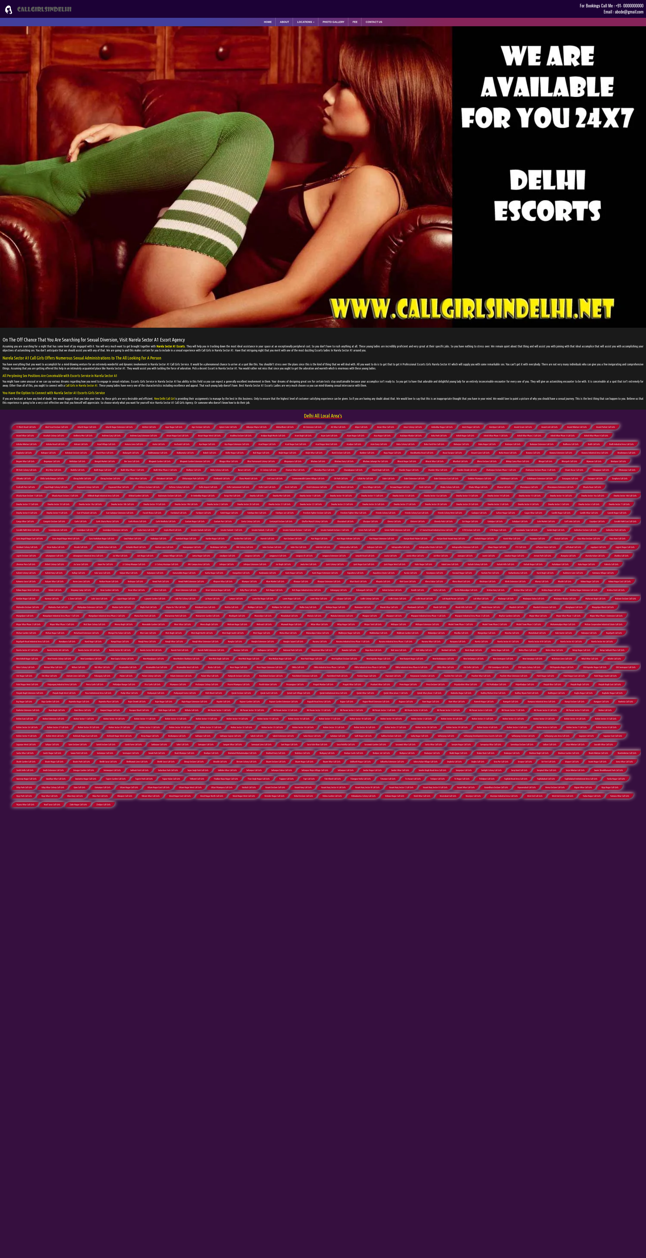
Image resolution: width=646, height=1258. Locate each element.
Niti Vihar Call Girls (102, 667)
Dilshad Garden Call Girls (139, 495)
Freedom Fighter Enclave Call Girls (317, 513)
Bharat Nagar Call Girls (407, 461)
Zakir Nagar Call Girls (78, 804)
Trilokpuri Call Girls (486, 779)
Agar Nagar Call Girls (173, 427)
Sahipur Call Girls (52, 744)
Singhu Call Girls (477, 761)
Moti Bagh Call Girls (174, 633)
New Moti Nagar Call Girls (249, 658)
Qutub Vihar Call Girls (365, 693)
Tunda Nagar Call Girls (616, 779)
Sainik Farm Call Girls (133, 744)
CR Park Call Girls (341, 478)
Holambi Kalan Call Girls (106, 547)
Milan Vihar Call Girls (319, 624)
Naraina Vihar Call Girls (431, 641)
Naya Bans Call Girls (373, 650)
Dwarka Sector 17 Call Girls (27, 504)
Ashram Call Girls (81, 444)
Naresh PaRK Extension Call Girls (211, 650)
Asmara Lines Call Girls (134, 444)
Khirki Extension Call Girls (515, 581)
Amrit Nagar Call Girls (471, 427)
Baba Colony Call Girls (406, 444)
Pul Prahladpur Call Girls (496, 684)
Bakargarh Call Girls (131, 453)
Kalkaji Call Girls (78, 573)
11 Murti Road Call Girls (26, 427)
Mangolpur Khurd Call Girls (603, 607)
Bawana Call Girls (533, 453)
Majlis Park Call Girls (148, 607)
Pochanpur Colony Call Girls (206, 684)
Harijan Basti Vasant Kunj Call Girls (451, 538)
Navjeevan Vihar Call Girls (322, 650)
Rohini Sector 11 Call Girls (144, 718)
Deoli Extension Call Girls (317, 487)
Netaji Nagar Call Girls (581, 650)
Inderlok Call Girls (323, 547)
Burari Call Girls (244, 470)
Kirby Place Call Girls (248, 590)
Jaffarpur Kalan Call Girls (546, 547)
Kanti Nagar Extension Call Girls (325, 573)
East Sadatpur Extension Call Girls (119, 513)
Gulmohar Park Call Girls (616, 530)
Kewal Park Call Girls (161, 581)
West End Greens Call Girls (562, 796)
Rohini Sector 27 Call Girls (57, 727)
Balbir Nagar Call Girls (234, 453)
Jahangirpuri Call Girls (54, 555)
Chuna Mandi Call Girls (248, 478)
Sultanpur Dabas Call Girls (281, 770)
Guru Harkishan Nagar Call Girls (101, 538)
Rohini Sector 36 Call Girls (364, 727)
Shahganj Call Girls (326, 753)
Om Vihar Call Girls (49, 676)
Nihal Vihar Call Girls (590, 658)
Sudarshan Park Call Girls (168, 770)
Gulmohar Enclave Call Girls (585, 530)
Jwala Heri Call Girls (308, 564)
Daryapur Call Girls (595, 478)
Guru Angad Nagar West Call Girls (65, 538)
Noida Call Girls (214, 667)
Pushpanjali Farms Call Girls (185, 693)
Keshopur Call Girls (135, 581)
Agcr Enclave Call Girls (201, 427)
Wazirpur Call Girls (473, 796)
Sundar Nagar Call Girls (372, 770)
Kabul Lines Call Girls (450, 564)
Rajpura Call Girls (406, 701)
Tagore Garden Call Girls (115, 779)
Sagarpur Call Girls (586, 736)
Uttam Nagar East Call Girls (158, 787)
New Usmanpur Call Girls (532, 658)
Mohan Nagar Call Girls (55, 633)
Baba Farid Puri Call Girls (434, 444)
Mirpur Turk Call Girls (372, 624)
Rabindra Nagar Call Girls (461, 693)
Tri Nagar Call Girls (461, 779)
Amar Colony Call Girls (413, 427)
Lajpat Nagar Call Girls (126, 598)
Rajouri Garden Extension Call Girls (283, 701)
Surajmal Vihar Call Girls (546, 770)
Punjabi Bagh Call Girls (580, 684)
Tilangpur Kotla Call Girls (360, 779)
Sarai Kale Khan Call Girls (317, 744)
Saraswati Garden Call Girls (375, 744)
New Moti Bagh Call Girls (219, 658)
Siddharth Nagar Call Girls (360, 761)
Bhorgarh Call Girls (569, 461)
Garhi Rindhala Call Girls (165, 521)
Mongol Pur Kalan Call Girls (119, 633)
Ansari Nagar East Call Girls (177, 435)
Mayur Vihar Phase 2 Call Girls (28, 624)
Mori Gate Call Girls (148, 633)
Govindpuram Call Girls (58, 530)
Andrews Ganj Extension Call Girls (143, 435)
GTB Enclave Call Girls (471, 530)
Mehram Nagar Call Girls (237, 624)
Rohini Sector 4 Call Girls (487, 727)
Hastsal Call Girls (561, 538)
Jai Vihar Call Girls (120, 555)
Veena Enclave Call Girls (555, 787)
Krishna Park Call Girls (615, 590)
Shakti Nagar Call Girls (458, 753)
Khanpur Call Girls (301, 581)
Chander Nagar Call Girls (409, 470)
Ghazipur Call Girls (370, 521)
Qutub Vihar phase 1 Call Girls (396, 693)
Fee (355, 22)
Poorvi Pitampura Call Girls (238, 684)
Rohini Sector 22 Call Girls (513, 718)
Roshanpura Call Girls (177, 736)
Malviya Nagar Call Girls (335, 607)
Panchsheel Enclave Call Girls (271, 676)
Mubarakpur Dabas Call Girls (317, 633)
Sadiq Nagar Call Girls (419, 736)
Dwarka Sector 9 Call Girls (57, 513)
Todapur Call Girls (437, 779)
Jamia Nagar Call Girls (201, 555)
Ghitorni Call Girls (417, 521)
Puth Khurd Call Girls (213, 693)
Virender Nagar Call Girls (274, 796)
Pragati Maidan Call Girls (323, 684)
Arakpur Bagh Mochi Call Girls (273, 435)
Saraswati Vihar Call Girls (405, 744)
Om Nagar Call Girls (24, 676)
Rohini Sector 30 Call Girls (179, 727)
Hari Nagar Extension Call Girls (381, 538)
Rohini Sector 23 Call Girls (544, 718)
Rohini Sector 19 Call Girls (391, 718)
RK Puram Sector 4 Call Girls (416, 710)
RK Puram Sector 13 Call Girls (319, 710)
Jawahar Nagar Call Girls (514, 555)
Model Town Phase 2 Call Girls (494, 624)
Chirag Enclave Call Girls (110, 478)
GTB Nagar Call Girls (498, 530)
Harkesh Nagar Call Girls (484, 538)
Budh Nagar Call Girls (102, 470)
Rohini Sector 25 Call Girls (605, 718)
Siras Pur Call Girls (501, 761)
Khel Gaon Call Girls (408, 581)
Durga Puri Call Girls (232, 495)
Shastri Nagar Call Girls (54, 761)
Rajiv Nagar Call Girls (163, 701)
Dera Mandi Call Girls (344, 487)
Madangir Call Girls (505, 598)
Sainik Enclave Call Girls (105, 744)
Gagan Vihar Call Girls (533, 513)
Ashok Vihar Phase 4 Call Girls (596, 435)
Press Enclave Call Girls (435, 684)
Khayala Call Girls (383, 581)
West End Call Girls (534, 796)
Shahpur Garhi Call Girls (353, 753)
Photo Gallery (333, 22)
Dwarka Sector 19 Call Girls (154, 504)
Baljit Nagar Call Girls (287, 453)
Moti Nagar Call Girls (261, 633)
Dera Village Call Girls (372, 487)
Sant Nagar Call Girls (289, 744)
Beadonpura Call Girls (626, 453)
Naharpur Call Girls (589, 633)
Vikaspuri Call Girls (124, 796)
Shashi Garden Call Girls (25, 761)
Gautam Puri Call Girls (223, 521)
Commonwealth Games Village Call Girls (308, 478)
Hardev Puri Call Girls (242, 538)
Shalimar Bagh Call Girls (538, 753)
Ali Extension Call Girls (312, 427)
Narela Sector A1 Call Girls (508, 641)
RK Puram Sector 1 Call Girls (219, 710)
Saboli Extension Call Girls (283, 736)
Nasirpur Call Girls (241, 650)
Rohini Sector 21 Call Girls (482, 718)
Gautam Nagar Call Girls (194, 521)
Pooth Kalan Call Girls (268, 684)
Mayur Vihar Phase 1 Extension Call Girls (606, 616)
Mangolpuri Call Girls (24, 616)
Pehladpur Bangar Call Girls (124, 684)
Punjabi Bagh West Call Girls (64, 693)
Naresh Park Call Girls (179, 650)
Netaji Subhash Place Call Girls (612, 650)
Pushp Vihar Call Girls (129, 693)
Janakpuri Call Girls (227, 555)
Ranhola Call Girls (625, 701)
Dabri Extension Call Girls (414, 478)
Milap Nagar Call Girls (346, 624)
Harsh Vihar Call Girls (511, 538)
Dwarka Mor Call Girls (281, 495)
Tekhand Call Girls (197, 779)
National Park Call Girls (292, 650)
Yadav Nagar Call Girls (592, 796)
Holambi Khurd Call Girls (136, 547)
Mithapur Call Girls (398, 624)
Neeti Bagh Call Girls (473, 650)
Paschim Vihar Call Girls (481, 676)
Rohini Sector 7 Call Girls (576, 727)
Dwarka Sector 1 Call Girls (310, 495)
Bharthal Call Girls (460, 461)
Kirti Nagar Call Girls (274, 590)
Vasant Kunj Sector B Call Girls (367, 787)
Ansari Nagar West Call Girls (209, 435)
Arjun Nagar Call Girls (355, 435)
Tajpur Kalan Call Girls (171, 779)
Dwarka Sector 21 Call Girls (279, 504)
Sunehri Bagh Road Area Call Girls (432, 770)
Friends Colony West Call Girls (450, 513)
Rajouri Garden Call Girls (250, 701)
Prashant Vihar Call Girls (380, 684)
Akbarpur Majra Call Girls (256, 427)
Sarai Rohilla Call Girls (346, 744)
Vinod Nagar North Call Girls (211, 796)
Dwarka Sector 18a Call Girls (90, 504)
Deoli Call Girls (291, 487)
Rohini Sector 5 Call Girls (517, 727)
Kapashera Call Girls (355, 573)
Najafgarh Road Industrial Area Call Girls (32, 641)
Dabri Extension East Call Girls (446, 478)
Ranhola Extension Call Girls (27, 710)
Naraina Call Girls (320, 641)
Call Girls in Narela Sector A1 (81, 385)
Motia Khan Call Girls (288, 633)
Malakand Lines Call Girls (205, 607)
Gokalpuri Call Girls (520, 521)
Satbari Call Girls (549, 744)
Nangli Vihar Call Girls (174, 641)
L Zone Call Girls (75, 598)
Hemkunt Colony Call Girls (26, 547)
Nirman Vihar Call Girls (53, 667)
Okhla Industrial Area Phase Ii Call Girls (370, 667)
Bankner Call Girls (367, 453)
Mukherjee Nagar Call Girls (349, 633)
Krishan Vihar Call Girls (523, 590)
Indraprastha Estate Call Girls (430, 547)
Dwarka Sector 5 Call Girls (558, 504)
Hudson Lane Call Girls (164, 547)
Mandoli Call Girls (516, 607)
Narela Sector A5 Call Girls (571, 641)
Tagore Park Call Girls (144, 779)
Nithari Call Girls (78, 667)
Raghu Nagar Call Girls (583, 693)
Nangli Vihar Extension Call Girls (205, 641)
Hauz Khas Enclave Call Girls (588, 538)
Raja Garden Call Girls (50, 701)
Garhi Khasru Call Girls (137, 521)
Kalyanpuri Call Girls (155, 573)
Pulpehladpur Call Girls (525, 684)
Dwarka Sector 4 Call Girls (528, 504)
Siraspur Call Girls (525, 761)
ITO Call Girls (520, 547)
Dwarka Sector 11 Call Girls (372, 495)
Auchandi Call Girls (181, 444)
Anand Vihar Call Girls (25, 435)
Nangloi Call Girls (235, 641)
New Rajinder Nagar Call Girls (378, 658)
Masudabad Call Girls (289, 616)
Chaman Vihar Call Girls (295, 470)
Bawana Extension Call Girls (561, 453)
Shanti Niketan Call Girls (598, 753)
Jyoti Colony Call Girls (335, 564)
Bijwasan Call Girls (594, 461)
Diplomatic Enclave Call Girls (169, 495)
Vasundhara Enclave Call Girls (496, 787)
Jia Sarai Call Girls (81, 564)
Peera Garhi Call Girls (94, 684)
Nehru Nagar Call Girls (500, 650)
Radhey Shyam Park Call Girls (526, 693)
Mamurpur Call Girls (363, 607)
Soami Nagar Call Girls (597, 761)
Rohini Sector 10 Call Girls (114, 718)
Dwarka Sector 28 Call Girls (436, 504)
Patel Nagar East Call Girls (574, 676)
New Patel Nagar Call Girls (311, 658)
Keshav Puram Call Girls (108, 581)
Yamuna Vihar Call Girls (619, 796)
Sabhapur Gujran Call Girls (230, 736)
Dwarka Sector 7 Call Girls (619, 504)
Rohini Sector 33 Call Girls (272, 727)
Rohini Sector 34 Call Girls (303, 727)
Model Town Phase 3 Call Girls (528, 624)
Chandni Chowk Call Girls (467, 470)
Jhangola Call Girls (568, 555)
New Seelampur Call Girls (473, 658)
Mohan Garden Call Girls (26, 633)
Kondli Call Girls (417, 590)
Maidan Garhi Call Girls (121, 607)
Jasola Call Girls (390, 555)
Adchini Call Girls (149, 427)
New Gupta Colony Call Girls (122, 658)
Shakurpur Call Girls (511, 753)
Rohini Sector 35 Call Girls (333, 727)
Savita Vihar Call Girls (24, 753)
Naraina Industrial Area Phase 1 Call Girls (352, 641)
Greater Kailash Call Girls (201, 530)
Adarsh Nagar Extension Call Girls (119, 427)
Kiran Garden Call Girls (109, 590)
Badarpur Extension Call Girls (541, 444)
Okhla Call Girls (298, 667)
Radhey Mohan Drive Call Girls (493, 693)
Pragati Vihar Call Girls (352, 684)
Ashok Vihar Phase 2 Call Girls (529, 435)
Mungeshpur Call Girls (486, 633)
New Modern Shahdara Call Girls (186, 658)
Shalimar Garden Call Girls (568, 753)
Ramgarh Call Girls (510, 701)
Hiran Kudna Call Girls (55, 547)
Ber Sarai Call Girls (131, 461)
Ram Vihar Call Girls (457, 701)
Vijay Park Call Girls (24, 796)
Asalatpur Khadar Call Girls (411, 435)
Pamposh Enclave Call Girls (239, 676)
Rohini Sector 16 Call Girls (298, 718)
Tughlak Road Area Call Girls (515, 779)
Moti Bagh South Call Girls (233, 633)
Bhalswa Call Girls (318, 461)
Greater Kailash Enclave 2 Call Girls (335, 530)
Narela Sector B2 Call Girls (120, 650)
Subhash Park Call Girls (139, 770)
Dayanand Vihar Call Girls (119, 487)
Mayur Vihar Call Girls (538, 616)
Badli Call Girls (594, 444)
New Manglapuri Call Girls (153, 658)
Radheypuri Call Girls (556, 693)
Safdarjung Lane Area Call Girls (556, 736)
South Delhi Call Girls (24, 770)
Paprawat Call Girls (393, 676)
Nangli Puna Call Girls (147, 641)
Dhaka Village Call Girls (478, 487)
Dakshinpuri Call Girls (509, 478)
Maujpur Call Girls (370, 616)
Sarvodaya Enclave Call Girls (522, 744)
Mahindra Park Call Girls (58, 607)
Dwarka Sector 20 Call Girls (248, 504)
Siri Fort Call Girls (548, 761)
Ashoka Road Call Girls (55, 444)
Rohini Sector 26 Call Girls (27, 727)
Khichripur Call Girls (487, 581)
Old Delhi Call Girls (471, 667)
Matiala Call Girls (314, 616)
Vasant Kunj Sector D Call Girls (435, 787)
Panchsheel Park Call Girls (337, 676)
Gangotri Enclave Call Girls (54, 521)
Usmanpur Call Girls (102, 787)
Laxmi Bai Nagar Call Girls (262, 598)
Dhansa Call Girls (504, 487)
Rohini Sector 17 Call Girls (329, 718)
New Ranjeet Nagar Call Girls (411, 658)
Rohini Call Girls (605, 710)
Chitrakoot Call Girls (164, 478)
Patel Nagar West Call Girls (27, 684)
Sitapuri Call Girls (572, 761)
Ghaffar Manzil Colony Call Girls (315, 521)
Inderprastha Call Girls (348, 547)
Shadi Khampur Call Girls (184, 753)
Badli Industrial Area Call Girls (621, 444)
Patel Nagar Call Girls (545, 676)
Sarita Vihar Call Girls (433, 744)
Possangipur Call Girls (295, 684)
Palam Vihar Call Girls (209, 676)
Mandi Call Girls (439, 607)
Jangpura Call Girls (252, 555)
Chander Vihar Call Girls (437, 470)
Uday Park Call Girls (24, 787)
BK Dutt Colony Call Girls (26, 470)
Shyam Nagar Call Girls (304, 761)
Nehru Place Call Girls (527, 650)
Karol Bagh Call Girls (545, 573)
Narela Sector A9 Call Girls (89, 650)
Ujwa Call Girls (79, 787)
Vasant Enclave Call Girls (275, 787)
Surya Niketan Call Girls (575, 770)
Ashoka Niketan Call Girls (26, 444)
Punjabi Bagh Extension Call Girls (29, 693)
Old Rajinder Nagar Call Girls (594, 667)
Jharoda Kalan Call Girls (595, 555)
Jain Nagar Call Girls (145, 555)
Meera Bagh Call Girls (209, 624)
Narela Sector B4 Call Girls (151, 650)
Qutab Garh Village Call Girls (298, 693)
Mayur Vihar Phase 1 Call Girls (568, 616)
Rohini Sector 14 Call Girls (237, 718)
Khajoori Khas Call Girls (222, 581)
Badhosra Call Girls (570, 444)
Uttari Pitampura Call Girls (221, 787)
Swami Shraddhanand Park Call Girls (608, 770)
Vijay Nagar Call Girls (609, 787)
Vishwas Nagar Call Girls (394, 796)
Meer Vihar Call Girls (182, 624)
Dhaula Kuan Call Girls (592, 487)
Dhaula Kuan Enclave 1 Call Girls (29, 495)
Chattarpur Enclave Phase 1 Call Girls (501, 470)
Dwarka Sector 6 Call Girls (589, 504)
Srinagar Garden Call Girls (83, 770)
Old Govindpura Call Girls (498, 667)
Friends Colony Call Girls (385, 513)
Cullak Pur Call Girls (365, 478)
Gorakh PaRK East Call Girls (625, 521)
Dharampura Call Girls (529, 487)
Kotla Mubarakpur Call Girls (466, 590)
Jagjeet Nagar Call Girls (624, 547)
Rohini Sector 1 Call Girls (84, 718)
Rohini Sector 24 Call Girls (574, 718)
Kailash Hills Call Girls (505, 564)
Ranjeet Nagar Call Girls (110, 710)
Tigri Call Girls (309, 779)
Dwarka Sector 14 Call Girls (498, 495)
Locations (305, 22)
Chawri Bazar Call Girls (574, 470)
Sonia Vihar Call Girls (624, 761)
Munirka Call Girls (512, 633)
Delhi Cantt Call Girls (267, 487)
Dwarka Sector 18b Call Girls (122, 504)
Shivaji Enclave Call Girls (194, 761)
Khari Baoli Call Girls (358, 581)
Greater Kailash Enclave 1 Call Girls (297, 530)
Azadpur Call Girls (354, 444)
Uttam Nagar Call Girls (129, 787)
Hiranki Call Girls (80, 547)
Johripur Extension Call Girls (254, 564)
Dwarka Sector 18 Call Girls (58, 504)
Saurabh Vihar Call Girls (603, 744)
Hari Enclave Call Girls (292, 538)
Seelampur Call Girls (105, 753)
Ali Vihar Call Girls (338, 427)
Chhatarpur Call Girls (627, 470)
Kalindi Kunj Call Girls (53, 573)
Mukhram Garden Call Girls (407, 633)
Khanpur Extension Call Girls (329, 581)
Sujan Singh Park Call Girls (197, 770)
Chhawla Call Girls (23, 478)
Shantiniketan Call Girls (627, 753)
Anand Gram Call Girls (523, 427)
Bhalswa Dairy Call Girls (344, 461)
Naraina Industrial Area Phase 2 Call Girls (395, 641)
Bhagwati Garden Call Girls (159, 461)
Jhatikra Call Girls (621, 555)
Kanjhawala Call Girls (267, 573)
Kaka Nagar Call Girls (586, 564)
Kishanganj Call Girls (338, 590)
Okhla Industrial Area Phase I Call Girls (329, 667)
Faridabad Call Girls (178, 513)
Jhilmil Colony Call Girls (54, 564)
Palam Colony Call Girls (151, 676)
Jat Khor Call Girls (440, 555)
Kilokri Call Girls (55, 590)
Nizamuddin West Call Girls (187, 667)
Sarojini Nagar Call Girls (461, 744)
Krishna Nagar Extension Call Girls (583, 590)
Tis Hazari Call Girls (413, 779)
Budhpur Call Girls (193, 470)
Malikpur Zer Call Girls (281, 607)
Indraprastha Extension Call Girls (465, 547)
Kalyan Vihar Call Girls (128, 573)
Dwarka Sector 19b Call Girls (186, 504)
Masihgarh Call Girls (237, 616)
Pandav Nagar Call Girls (366, 676)
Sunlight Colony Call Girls (491, 770)
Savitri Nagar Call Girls (52, 753)
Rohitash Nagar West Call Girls (119, 736)
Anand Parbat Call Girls (605, 427)
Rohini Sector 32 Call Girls (241, 727)
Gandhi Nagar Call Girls (561, 513)
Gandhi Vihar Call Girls (589, 513)
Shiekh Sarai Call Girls (165, 761)
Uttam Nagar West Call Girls (190, 787)
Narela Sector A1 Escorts (170, 346)
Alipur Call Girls (361, 427)
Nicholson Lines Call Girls (562, 658)
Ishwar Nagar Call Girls (497, 547)
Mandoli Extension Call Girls (544, 607)
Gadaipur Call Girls (479, 513)
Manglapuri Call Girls (574, 607)
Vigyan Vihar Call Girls (583, 787)
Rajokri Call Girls (223, 701)
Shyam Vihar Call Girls (331, 761)
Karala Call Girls (410, 573)
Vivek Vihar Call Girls (422, 796)
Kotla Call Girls (439, 590)
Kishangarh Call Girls (364, 590)
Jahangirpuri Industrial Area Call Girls (88, 555)
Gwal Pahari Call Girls (132, 538)
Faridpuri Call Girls (203, 513)
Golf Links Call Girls (572, 521)
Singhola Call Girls (454, 761)
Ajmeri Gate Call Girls (228, 427)
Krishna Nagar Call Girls (551, 590)
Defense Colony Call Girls (179, 487)
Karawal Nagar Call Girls (462, 573)
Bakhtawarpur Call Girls (157, 453)
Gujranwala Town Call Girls (526, 530)
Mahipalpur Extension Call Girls (90, 607)
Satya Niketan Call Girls (575, 744)
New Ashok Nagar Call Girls (27, 658)
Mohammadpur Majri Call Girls (562, 624)
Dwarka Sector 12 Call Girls (403, 495)
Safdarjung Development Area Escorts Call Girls (483, 736)
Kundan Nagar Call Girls (25, 598)
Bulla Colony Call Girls (219, 470)
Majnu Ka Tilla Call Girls (176, 607)
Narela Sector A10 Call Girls (539, 641)
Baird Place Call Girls (104, 453)
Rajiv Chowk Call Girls (137, 701)
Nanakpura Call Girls (67, 641)
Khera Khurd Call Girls (461, 581)
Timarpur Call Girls (387, 779)
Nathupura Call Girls (266, 650)
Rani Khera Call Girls (82, 710)
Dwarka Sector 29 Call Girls (467, 504)
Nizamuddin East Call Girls (156, 667)
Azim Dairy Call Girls (379, 444)
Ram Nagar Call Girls (430, 701)
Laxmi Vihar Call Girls (318, 598)
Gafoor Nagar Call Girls (505, 513)
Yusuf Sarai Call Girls (52, 804)
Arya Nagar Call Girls (382, 435)
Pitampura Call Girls (178, 684)
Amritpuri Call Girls (497, 427)
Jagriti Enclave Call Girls (26, 555)
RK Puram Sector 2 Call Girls (351, 710)
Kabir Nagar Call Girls (423, 564)
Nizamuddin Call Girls (127, 667)
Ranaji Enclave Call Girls (574, 701)
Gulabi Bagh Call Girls (555, 530)
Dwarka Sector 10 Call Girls (341, 495)
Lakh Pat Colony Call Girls (185, 598)
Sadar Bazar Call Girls (312, 736)
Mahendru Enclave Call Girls (27, 607)
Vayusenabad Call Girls (526, 787)
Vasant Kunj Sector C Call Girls (401, 787)
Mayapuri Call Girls (394, 616)
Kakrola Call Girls (611, 564)
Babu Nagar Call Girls (487, 444)
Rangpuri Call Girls (601, 701)
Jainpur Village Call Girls (173, 555)
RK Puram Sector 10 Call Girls (252, 710)
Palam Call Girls (126, 676)
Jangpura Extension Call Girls (334, 555)
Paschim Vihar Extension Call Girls (513, 676)
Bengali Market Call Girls (105, 461)
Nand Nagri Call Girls (93, 641)
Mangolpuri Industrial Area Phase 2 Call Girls (107, 616)
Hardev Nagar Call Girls (215, 538)
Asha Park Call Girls (439, 435)
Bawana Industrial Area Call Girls (595, 453)
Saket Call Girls (182, 744)
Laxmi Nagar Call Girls (291, 598)
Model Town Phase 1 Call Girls (460, 624)
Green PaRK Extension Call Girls (397, 530)
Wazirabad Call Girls (448, 796)
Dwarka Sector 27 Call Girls (405, 504)
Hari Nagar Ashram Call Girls (348, 538)
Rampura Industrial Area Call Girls (541, 701)
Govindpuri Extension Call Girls (115, 530)
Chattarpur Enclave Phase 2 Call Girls (540, 470)
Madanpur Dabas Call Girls (533, 598)
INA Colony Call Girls (244, 547)
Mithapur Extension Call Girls (427, 624)
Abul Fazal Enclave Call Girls (56, 427)
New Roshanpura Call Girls (443, 658)
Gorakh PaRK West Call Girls (27, 530)
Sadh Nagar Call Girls (363, 736)
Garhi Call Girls (80, 521)
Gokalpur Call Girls (495, 521)
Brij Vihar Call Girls (53, 470)
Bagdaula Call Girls (24, 453)
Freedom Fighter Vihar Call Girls (353, 513)
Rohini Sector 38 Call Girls (426, 727)
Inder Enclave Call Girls (272, 547)
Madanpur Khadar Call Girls (565, 598)
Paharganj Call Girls (102, 676)
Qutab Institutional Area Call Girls (333, 693)
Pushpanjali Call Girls (155, 693)
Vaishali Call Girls (249, 787)
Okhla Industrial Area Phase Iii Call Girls (411, 667)
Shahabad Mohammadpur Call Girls (242, 753)
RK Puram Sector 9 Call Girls (577, 710)
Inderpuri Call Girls (374, 547)
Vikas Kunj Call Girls (75, 796)
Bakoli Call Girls (209, 453)
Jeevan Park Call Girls (542, 555)
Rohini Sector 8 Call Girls (606, 727)
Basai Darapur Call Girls (452, 453)
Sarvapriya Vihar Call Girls (490, 744)
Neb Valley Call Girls (424, 650)
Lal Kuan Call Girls (212, 598)
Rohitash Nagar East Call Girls (85, 736)
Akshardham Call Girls (285, 427)
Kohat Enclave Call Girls (392, 590)
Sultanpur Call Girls (254, 770)
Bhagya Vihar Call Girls (229, 461)
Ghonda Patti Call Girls (443, 521)
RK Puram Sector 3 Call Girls (383, 710)
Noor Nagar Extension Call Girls (269, 667)
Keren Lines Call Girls (81, 581)
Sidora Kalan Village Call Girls (425, 761)
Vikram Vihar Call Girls (150, 796)
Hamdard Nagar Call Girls (186, 538)
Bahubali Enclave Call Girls (76, 453)
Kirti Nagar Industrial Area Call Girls (306, 590)
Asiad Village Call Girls (106, 444)
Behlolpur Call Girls (77, 461)
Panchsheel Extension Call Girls (304, 676)
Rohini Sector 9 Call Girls (26, 736)
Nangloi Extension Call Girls (263, 641)
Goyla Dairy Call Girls (145, 530)
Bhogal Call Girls (545, 461)
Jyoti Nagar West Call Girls (394, 564)
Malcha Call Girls (231, 607)
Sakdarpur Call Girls (159, 744)
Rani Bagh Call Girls (57, 710)
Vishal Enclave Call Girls (303, 796)
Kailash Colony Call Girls (477, 564)
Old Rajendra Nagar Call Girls (561, 667)
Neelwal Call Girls (449, 650)
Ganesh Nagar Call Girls (616, 513)
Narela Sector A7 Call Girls (27, 650)
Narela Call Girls (481, 641)
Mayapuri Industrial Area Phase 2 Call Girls (472, 616)
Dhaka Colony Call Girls (449, 487)
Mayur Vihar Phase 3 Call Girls (62, 624)
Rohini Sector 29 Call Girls (119, 727)
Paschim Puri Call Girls (453, 676)
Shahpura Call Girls (407, 753)
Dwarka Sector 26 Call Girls (373, 504)
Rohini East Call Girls (24, 718)
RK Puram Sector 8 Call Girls (545, 710)
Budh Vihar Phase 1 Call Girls (132, 470)
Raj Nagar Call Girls (24, 701)
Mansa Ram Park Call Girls (144, 616)
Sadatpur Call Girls (337, 736)
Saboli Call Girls (256, 736)
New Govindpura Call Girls (91, 658)
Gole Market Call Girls (546, 521)
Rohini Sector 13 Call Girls (206, 718)
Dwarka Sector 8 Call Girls (26, 513)
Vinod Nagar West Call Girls (244, 796)
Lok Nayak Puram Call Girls (453, 598)
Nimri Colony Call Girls (25, 667)
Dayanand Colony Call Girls (88, 487)
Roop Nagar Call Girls (150, 736)
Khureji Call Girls (541, 581)
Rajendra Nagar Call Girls (79, 701)
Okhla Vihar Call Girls (445, 667)
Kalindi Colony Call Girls (26, 573)
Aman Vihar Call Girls (385, 427)
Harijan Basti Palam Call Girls (415, 538)
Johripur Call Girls (226, 564)
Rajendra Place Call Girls (109, 701)
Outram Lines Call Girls (75, 676)
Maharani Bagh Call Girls (595, 598)
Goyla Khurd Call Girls (172, 530)
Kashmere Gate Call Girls (573, 573)
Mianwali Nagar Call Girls (291, 624)
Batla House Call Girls (507, 453)
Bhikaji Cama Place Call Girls (517, 461)
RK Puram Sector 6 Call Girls (480, 710)
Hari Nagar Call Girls (319, 538)
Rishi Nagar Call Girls (166, 710)
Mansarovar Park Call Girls (175, 616)
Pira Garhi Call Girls (152, 684)
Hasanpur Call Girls (537, 538)
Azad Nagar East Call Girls (295, 444)
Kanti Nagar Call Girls (294, 573)
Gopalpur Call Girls (597, 521)
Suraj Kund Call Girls (519, 770)
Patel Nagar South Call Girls (605, 676)
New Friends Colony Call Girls (59, 658)
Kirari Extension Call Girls (186, 590)
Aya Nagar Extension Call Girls (237, 444)
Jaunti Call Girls (488, 555)
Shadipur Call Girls (211, 753)
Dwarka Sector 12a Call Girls (435, 495)
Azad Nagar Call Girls (267, 444)
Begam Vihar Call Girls (25, 461)
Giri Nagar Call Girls (470, 521)
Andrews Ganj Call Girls (111, 435)
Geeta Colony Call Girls (250, 521)
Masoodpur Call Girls (263, 616)
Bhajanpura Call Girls (292, 461)
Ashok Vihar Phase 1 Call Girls (496, 435)
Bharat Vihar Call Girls (434, 461)
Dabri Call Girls (388, 478)
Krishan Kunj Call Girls (495, 590)
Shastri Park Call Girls (81, 761)
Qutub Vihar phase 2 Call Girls (429, 693)
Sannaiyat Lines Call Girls (261, 744)
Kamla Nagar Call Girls (214, 573)
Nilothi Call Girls (614, 658)
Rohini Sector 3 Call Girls (149, 727)
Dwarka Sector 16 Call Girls (561, 495)
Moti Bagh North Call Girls (202, 633)
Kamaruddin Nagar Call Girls (184, 573)
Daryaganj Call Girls (570, 478)
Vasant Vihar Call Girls (466, 787)
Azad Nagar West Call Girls (326, 444)
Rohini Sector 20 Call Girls (451, 718)
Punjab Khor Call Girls (552, 684)
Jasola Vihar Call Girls (415, 555)
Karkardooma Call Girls (518, 573)
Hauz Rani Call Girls (617, 538)
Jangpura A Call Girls (277, 555)
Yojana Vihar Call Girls (25, 804)
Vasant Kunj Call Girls (303, 787)
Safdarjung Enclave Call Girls (523, 736)
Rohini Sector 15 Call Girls (268, 718)
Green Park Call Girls (366, 530)
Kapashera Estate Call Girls (383, 573)
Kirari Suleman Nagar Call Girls (218, 590)
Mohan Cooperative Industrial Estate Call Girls (603, 624)
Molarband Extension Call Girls (86, 633)
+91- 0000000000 (629, 5)
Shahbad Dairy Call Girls (275, 753)
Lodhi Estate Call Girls (397, 598)
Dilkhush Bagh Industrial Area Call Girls (103, 495)
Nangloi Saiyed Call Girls (293, 641)
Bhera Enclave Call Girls (486, 461)
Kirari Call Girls (160, 590)
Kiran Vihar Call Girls (136, 590)
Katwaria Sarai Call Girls (25, 581)
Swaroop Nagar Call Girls (26, 779)
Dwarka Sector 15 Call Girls (530, 495)
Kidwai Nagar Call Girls (590, 581)
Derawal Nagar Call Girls (400, 487)
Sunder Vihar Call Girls (400, 770)
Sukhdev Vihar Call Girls (227, 770)
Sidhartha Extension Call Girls (392, 761)
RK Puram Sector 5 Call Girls (448, 710)
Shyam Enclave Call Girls (275, 761)
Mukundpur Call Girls (436, 633)
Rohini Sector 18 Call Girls (360, 718)
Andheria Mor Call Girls (83, 435)
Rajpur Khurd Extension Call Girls (376, 701)
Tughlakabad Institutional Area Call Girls (580, 779)
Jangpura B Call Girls (304, 555)
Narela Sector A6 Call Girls (602, 641)
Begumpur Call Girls (52, 461)
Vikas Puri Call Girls (100, 796)
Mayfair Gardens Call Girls (509, 616)
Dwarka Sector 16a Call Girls (592, 495)
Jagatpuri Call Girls (598, 547)
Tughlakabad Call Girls (546, 779)
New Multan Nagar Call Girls (280, 658)
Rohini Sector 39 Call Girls (457, 727)
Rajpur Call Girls (346, 701)
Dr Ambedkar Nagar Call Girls (202, 495)
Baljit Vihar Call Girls (314, 453)
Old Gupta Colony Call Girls (529, 667)
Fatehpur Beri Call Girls (256, 513)
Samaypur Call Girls (205, 744)
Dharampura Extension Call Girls (560, 487)
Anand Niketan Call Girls (577, 427)
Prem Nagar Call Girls (408, 684)
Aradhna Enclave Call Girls (240, 435)
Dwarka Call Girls (256, 495)
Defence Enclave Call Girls (148, 487)
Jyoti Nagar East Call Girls (363, 564)
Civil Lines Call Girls (274, 478)
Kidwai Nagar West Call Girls (27, 590)
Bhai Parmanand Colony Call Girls (261, 461)
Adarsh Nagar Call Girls (87, 427)
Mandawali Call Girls (415, 607)
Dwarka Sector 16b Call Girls (625, 495)
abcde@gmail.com (629, 11)
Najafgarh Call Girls (614, 633)
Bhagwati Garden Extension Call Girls (195, 461)
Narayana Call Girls (457, 641)
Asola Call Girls (159, 444)
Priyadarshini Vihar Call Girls (465, 684)
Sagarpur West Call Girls (26, 744)
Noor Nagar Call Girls (238, 667)
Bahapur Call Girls (48, 453)
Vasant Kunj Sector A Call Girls (333, 787)
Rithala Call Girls (191, 710)
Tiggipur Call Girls (286, 779)
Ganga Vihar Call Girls (25, 521)
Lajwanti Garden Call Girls (155, 598)
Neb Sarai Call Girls (398, 650)
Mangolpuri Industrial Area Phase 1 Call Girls (61, 616)
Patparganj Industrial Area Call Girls (62, 684)
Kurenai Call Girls (52, 598)
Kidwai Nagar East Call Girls (619, 581)
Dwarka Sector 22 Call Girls (311, 504)
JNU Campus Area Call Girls (199, 564)
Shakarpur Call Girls (432, 753)
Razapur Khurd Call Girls (139, 710)
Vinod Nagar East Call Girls (180, 796)
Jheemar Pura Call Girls (25, 564)
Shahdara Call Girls (302, 753)
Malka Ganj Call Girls (308, 607)
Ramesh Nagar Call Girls (484, 701)
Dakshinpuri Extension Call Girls (540, 478)
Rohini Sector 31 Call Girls (210, 727)
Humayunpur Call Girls (192, 547)
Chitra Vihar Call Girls (138, 478)
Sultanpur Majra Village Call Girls (314, 770)
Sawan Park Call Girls (79, 753)
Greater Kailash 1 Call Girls (231, 530)
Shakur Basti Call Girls (485, 753)
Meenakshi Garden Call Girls (153, 624)
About (284, 22)
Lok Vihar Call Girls (481, 598)
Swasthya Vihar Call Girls (55, 779)
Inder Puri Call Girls (298, 547)
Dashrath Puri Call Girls (25, 487)
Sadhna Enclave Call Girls (391, 736)
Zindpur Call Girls (103, 804)
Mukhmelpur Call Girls (378, 633)
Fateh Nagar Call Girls (229, 513)
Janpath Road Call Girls (364, 555)
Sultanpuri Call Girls (345, 770)
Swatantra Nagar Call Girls (85, 779)
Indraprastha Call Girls (400, 547)
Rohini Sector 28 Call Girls (88, 727)
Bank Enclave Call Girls (341, 453)
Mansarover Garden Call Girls (207, 616)
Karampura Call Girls (434, 573)
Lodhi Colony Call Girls (370, 598)
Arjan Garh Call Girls (329, 435)
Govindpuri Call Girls (85, 530)
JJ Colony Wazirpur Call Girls (166, 564)
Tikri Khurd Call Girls (332, 779)
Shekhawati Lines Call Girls (137, 761)
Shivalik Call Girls (220, 761)
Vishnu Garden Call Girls (332, 796)
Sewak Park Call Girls (156, 753)
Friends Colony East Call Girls (416, 513)
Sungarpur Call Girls (464, 770)
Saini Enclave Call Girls (77, 744)
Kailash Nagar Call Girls (533, 564)
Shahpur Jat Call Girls (381, 753)
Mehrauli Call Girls (264, 624)
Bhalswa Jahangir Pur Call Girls (375, 461)
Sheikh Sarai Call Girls (108, 761)
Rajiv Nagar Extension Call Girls (194, 701)
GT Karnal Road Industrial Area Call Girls (436, 530)
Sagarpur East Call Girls (612, 736)
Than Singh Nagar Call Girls (258, 779)
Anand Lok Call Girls (549, 427)
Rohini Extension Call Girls (53, 718)
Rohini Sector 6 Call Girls (547, 727)
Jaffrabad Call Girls (573, 547)
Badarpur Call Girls (512, 444)
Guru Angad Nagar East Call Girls (29, 538)
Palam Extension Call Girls (180, 676)
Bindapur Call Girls (618, 461)
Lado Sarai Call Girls (99, 598)
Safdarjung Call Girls (446, 736)
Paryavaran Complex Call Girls (422, 676)
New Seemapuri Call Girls (503, 658)
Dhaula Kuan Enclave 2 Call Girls (65, 495)
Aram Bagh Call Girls (303, 435)
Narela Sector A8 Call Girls (58, 650)
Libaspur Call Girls (344, 598)
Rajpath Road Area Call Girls (319, 701)
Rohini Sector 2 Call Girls (421, 718)
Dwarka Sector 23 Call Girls (342, 504)
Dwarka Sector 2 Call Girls (217, 504)
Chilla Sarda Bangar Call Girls (52, 478)
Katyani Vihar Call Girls (54, 581)
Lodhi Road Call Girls (424, 598)
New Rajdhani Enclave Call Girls (344, 658)
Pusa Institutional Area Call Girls (98, 693)
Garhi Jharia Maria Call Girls (107, 521)
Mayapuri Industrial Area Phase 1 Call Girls (428, 616)
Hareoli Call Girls (267, 538)
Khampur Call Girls (249, 581)
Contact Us (374, 22)
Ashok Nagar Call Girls (465, 435)
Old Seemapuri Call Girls (625, 667)
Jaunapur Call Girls (465, 555)
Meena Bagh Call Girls (124, 624)
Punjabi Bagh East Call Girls (610, 684)
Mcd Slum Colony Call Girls (94, 624)
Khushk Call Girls (564, 581)
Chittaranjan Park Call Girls (193, 478)
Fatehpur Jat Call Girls (285, 513)
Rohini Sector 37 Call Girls (395, 727)
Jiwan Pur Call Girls (105, 564)
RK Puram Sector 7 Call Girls (513, 710)
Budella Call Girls (77, 470)
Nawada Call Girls (349, 650)
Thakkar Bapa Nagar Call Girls (226, 779)
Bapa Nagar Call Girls (392, 453)
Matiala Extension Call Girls (342, 616)
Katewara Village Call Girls (603, 573)
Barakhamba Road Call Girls (421, 453)
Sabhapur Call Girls (202, 736)
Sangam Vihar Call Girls (232, 744)
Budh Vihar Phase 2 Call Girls (165, 470)
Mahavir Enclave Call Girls (625, 598)
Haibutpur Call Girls (158, 538)
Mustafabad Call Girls (537, 633)
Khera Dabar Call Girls (434, 581)
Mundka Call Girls (461, 633)
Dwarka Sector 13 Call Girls (467, 495)
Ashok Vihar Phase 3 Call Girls (563, 435)
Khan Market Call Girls (275, 581)
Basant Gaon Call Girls (480, 453)
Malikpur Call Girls (255, 607)
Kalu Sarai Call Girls (102, 573)
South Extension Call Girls (53, 770)
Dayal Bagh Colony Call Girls (55, 487)
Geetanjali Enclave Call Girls (281, 521)
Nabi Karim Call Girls (563, 633)
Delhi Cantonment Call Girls (238, 487)
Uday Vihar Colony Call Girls (53, 787)
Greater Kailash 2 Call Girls (262, 530)
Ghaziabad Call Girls (345, 521)
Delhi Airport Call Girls (208, 487)
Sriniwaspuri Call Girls (112, 770)
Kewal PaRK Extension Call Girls (191, 581)
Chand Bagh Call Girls (380, 470)
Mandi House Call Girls (491, 607)
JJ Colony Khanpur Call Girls (133, 564)
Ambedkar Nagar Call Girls (442, 427)
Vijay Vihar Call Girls (49, 796)
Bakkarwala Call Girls (185, 453)
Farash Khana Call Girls (152, 513)
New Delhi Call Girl (164, 398)
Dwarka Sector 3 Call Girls (498, 504)
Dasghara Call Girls (619, 478)
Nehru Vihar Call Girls (554, 650)
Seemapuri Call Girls (131, 753)
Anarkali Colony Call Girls (53, 435)
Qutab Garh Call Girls (268, 693)
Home (268, 22)
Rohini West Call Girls (55, 736)
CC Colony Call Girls (268, 470)
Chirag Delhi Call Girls (82, 478)
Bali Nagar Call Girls (261, 453)
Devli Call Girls (425, 487)
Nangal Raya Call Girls (120, 641)
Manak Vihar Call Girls (389, 607)
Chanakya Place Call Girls (324, 470)
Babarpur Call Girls (461, 444)
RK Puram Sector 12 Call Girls (285, 710)
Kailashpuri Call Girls (560, 564)
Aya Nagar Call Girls (207, 444)
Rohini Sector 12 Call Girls (175, 718)
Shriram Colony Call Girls (246, 761)
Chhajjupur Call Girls (601, 470)
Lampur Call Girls (236, 598)
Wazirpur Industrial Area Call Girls (504, 796)
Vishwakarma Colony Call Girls (363, 796)
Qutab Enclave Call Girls (241, 693)
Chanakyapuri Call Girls (353, 470)
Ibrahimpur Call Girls (218, 547)
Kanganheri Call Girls (241, 573)
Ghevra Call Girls (394, 521)
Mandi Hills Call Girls (464, 607)
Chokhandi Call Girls (221, 478)
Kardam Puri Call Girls (490, 573)
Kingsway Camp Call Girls (81, 590)
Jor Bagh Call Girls (283, 564)
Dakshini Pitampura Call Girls (479, 478)
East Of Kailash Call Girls (87, 513)
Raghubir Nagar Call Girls (612, 693)
